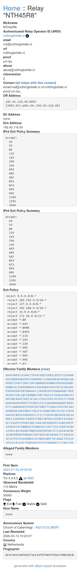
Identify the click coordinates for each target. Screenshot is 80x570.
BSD (31, 478)
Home (11, 7)
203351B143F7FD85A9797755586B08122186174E (40, 442)
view (45, 369)
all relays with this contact (36, 82)
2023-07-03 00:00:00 (17, 469)
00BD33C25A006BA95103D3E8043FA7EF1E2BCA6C (40, 387)
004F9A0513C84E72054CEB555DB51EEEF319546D (40, 375)
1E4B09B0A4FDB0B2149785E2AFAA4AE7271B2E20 (40, 434)
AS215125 (42, 527)
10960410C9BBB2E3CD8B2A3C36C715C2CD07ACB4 (40, 426)
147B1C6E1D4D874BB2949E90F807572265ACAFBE (40, 430)
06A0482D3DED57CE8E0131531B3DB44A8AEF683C (40, 403)
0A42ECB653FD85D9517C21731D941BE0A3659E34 (40, 415)
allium (39, 566)
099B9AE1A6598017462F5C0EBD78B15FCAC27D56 (40, 411)
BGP (54, 527)
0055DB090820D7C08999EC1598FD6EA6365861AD (40, 379)
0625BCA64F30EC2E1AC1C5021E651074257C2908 (40, 399)
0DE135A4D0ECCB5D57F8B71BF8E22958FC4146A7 (40, 418)
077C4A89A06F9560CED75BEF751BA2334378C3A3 (40, 406)
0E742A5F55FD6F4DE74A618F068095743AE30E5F (40, 423)
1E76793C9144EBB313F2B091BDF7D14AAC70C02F (40, 438)
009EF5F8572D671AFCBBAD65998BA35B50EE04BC (40, 383)
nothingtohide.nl (14, 35)
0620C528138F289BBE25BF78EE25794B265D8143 (40, 395)
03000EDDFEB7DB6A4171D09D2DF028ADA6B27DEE (40, 391)
